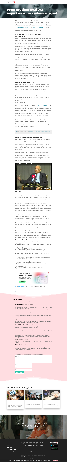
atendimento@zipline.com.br (30, 451)
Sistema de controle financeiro (48, 1)
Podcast (8, 445)
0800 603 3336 (28, 449)
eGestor (55, 1)
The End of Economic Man (41, 105)
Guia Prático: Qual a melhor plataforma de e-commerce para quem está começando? (15, 403)
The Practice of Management (22, 27)
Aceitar (55, 460)
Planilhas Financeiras (37, 1)
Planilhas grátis (10, 443)
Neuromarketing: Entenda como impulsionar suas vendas (33, 403)
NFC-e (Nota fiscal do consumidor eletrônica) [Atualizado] (33, 424)
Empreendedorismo (40, 290)
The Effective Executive (38, 27)
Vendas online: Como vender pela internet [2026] (51, 403)
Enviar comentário (19, 372)
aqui (49, 460)
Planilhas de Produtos (27, 1)
